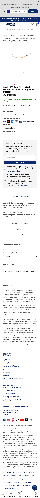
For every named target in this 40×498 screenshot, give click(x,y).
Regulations (7, 360)
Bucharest (6, 476)
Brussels (27, 476)
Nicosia (31, 485)
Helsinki (28, 479)
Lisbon (5, 485)
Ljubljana (25, 485)
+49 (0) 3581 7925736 (13, 400)
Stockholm (6, 479)
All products (7, 372)
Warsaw (31, 472)
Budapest (14, 476)
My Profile (35, 496)
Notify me (20, 162)
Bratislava (11, 485)
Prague (20, 476)
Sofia (32, 476)
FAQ (4, 369)
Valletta (14, 488)
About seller (20, 235)
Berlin (4, 472)
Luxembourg (7, 488)
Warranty (20, 229)
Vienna (25, 472)
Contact (6, 375)
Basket (19, 494)
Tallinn (18, 485)
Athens (15, 482)
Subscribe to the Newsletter (13, 378)
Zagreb (22, 479)
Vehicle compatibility (20, 223)
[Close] (38, 1)
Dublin (30, 482)
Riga (19, 482)
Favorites (27, 496)
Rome (15, 472)
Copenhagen (7, 482)
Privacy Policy (14, 171)
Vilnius (25, 482)
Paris (20, 472)
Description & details (20, 196)
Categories (11, 496)
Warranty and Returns (11, 366)
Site (3, 11)
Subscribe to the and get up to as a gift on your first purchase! (19, 19)
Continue (32, 11)
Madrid (9, 472)
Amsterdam (15, 479)
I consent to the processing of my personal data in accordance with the (20, 169)
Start (3, 496)
